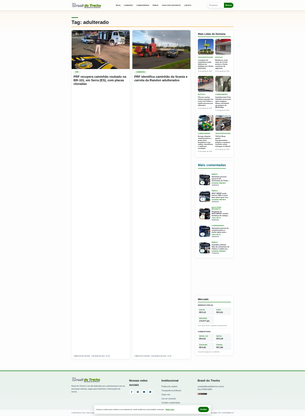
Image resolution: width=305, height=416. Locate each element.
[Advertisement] (214, 277)
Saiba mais (169, 409)
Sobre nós (165, 395)
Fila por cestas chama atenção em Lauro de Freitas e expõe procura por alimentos (205, 101)
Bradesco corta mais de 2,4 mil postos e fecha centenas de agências (221, 64)
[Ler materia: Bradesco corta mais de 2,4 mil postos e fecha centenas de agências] (223, 47)
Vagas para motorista (171, 5)
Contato (187, 5)
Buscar (228, 5)
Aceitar (203, 409)
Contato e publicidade (170, 403)
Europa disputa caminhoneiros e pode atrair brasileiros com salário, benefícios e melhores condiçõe (205, 142)
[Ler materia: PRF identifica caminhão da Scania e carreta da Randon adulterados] (161, 49)
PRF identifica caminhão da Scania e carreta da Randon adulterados (160, 78)
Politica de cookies (169, 386)
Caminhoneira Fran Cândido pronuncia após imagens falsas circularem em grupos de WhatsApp (223, 102)
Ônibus (155, 5)
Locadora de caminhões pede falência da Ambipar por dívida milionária (205, 64)
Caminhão (140, 72)
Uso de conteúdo (168, 399)
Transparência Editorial (171, 391)
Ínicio (118, 5)
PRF (77, 72)
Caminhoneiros (142, 5)
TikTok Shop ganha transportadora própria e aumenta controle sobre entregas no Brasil (222, 141)
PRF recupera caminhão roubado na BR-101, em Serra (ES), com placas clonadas (100, 80)
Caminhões (128, 5)
